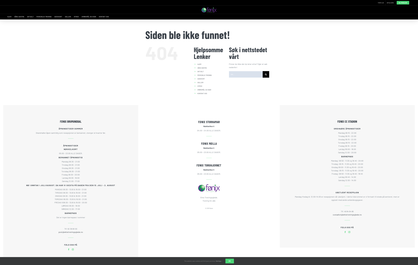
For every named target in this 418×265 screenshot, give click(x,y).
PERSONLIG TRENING (204, 75)
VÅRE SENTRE (202, 68)
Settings (218, 261)
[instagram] (73, 249)
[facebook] (69, 249)
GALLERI (200, 82)
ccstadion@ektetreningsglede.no (347, 214)
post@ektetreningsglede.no (71, 232)
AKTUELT (200, 71)
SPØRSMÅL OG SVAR (204, 90)
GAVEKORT (201, 79)
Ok (230, 261)
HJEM (199, 64)
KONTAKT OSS (202, 93)
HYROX (199, 86)
